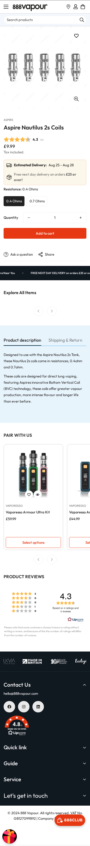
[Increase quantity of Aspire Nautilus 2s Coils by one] (80, 217)
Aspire (8, 120)
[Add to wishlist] (76, 36)
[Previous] (38, 311)
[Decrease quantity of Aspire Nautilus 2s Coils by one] (28, 217)
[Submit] (81, 20)
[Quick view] (38, 494)
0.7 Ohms (37, 201)
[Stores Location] (68, 6)
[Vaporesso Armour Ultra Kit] (33, 473)
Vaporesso (14, 505)
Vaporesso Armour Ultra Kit (28, 512)
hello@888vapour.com (21, 693)
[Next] (52, 311)
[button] (82, 6)
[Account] (75, 6)
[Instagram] (24, 706)
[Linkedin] (38, 706)
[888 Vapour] (30, 6)
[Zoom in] (76, 98)
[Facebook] (9, 706)
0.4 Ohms (14, 201)
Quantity (11, 217)
